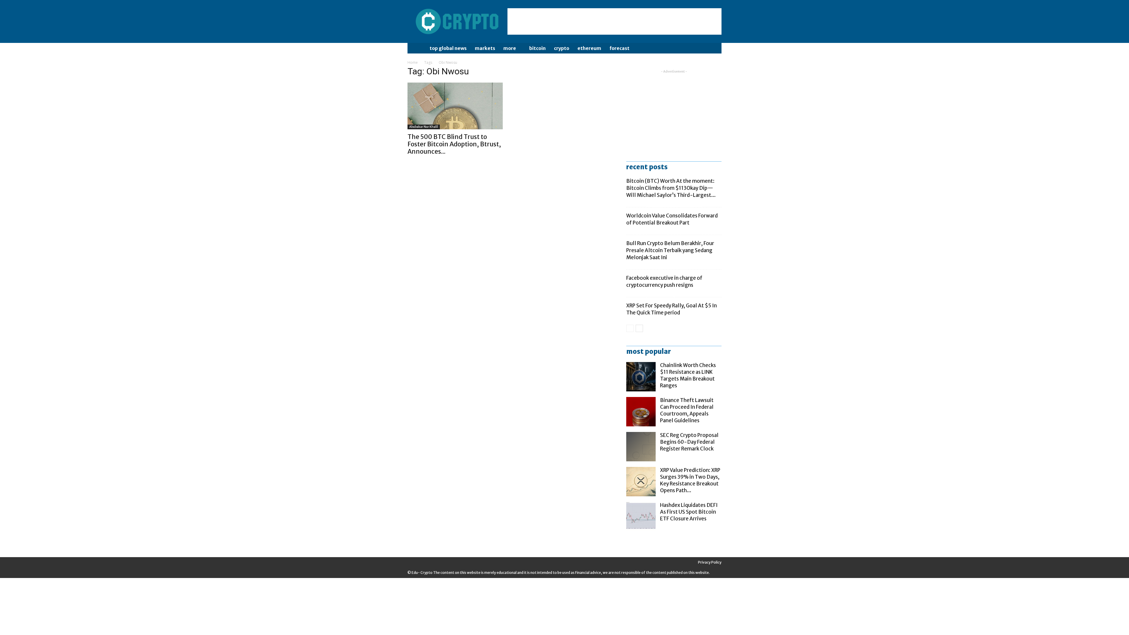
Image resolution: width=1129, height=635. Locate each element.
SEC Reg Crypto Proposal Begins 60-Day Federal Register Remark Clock (689, 442)
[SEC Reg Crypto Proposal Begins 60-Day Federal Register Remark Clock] (641, 446)
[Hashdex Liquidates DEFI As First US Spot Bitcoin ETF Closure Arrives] (641, 516)
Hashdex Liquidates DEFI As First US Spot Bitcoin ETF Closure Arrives (689, 512)
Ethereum (589, 48)
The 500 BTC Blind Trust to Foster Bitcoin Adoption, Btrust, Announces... (454, 144)
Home (412, 62)
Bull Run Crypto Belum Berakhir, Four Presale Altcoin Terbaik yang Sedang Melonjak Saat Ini (670, 250)
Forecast (619, 48)
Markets (485, 48)
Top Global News (448, 48)
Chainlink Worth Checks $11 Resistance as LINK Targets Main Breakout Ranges (688, 375)
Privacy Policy (710, 562)
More (509, 48)
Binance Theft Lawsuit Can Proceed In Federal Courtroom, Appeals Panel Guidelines (687, 410)
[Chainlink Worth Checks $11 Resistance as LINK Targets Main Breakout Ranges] (641, 376)
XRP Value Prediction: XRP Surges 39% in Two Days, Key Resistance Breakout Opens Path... (690, 480)
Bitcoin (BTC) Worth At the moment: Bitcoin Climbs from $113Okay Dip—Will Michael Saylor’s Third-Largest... (671, 188)
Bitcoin (537, 48)
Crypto (561, 48)
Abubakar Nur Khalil (423, 127)
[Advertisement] (614, 21)
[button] (714, 48)
